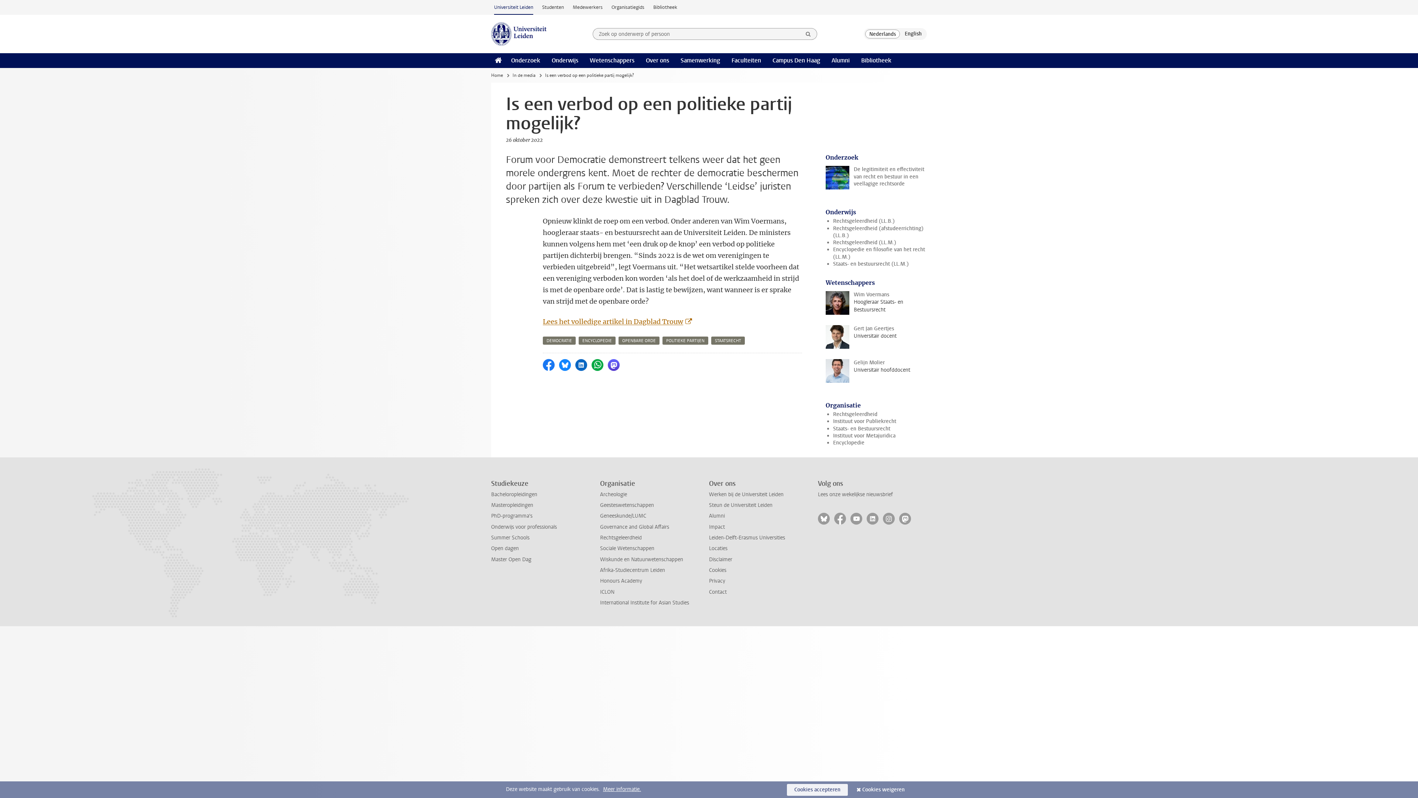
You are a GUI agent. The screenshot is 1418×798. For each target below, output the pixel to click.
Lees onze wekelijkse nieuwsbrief (855, 494)
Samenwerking (700, 60)
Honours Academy (621, 580)
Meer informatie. (622, 789)
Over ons (657, 60)
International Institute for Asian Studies (644, 602)
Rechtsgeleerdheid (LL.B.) (864, 221)
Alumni (841, 60)
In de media (524, 75)
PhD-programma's (511, 515)
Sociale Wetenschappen (627, 548)
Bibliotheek (665, 7)
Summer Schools (510, 537)
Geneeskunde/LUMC (623, 515)
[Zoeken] (808, 34)
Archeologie (613, 494)
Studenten (553, 7)
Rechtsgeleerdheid (855, 414)
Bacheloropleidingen (514, 494)
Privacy (717, 580)
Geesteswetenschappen (627, 505)
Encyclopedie (848, 442)
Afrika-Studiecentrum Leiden (632, 570)
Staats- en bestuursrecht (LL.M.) (871, 263)
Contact (718, 592)
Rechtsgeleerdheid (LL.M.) (864, 242)
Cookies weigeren (883, 789)
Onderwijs (565, 60)
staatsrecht (728, 341)
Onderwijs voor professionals (524, 527)
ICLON (607, 592)
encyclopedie (597, 341)
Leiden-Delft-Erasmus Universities (747, 537)
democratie (559, 341)
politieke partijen (685, 341)
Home (497, 75)
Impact (717, 527)
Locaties (718, 548)
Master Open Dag (511, 559)
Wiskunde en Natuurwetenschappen (641, 559)
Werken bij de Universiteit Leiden (746, 494)
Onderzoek (525, 60)
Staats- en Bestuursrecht (861, 428)
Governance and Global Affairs (634, 527)
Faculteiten (746, 60)
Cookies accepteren (817, 789)
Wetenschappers (612, 60)
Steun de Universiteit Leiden (741, 505)
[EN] (913, 34)
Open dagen (505, 548)
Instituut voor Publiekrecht (864, 421)
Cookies (717, 570)
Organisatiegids (628, 7)
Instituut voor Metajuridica (864, 435)
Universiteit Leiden (513, 7)
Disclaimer (720, 559)
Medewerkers (588, 7)
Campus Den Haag (796, 60)
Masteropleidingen (512, 505)
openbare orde (639, 341)
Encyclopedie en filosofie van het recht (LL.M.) (879, 253)
